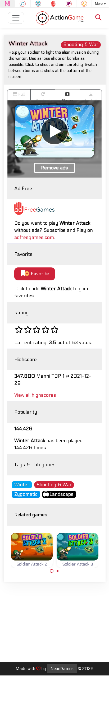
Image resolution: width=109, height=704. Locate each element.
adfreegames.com (34, 237)
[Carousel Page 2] (58, 571)
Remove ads (54, 168)
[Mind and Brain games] (68, 4)
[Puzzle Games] (84, 4)
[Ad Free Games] (53, 4)
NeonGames (62, 668)
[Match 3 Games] (38, 4)
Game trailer (67, 99)
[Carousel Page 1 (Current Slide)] (51, 571)
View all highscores (35, 395)
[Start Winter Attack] (54, 131)
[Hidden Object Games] (22, 4)
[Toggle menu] (16, 18)
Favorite (39, 274)
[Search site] (98, 18)
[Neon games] (7, 4)
